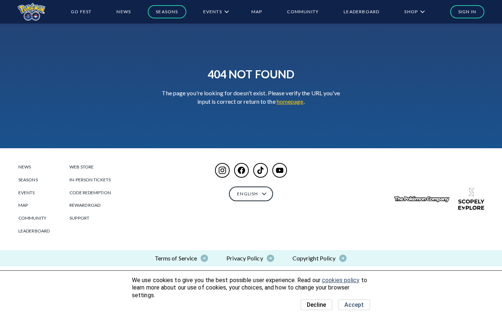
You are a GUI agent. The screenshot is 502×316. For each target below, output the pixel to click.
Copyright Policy (314, 258)
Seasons (167, 11)
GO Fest (81, 11)
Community (303, 11)
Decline (316, 304)
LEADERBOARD (361, 11)
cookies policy (340, 280)
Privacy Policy (244, 258)
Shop (411, 11)
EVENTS (212, 11)
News (123, 11)
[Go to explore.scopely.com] (471, 199)
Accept (354, 304)
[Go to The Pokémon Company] (421, 199)
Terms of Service (176, 258)
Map (256, 11)
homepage (290, 101)
